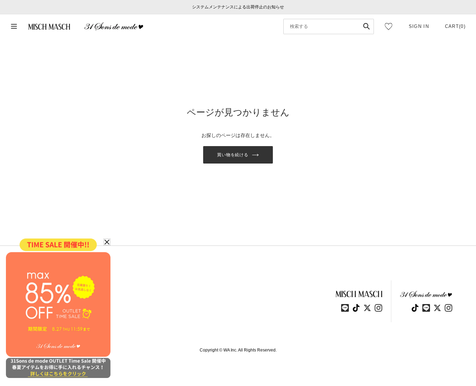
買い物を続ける (233, 154)
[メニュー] (13, 26)
